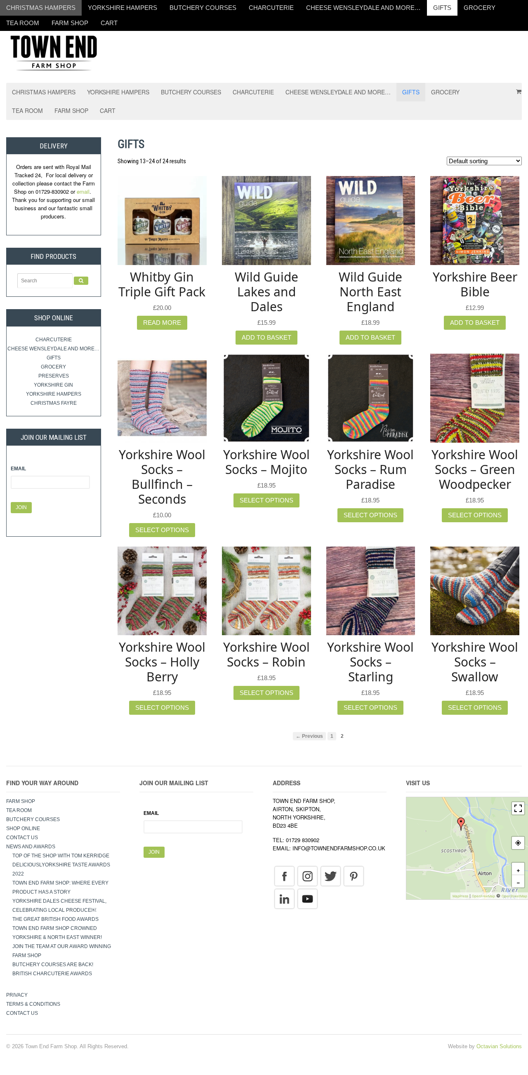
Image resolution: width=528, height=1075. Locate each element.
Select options (162, 529)
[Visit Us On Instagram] (307, 876)
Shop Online (23, 828)
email (83, 191)
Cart (109, 22)
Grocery (479, 7)
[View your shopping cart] (516, 88)
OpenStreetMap (514, 896)
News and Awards (30, 847)
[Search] (81, 281)
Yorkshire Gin (53, 385)
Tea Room (22, 22)
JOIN (21, 507)
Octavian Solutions (499, 1046)
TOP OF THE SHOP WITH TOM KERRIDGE (60, 856)
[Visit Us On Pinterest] (353, 876)
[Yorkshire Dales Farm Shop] (53, 52)
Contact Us (22, 837)
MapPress (460, 896)
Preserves (53, 376)
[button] (461, 824)
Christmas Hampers (40, 7)
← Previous (309, 736)
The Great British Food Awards (56, 919)
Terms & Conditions (33, 1004)
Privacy (17, 995)
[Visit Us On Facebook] (284, 876)
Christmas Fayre (54, 403)
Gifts (442, 7)
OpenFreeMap (483, 896)
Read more (162, 322)
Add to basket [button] (266, 337)
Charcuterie (271, 7)
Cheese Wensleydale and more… (363, 7)
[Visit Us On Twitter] (330, 876)
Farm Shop (70, 22)
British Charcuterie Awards (52, 973)
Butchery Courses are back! (52, 964)
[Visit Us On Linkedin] (284, 898)
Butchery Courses (203, 7)
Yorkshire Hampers (122, 7)
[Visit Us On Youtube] (307, 898)
